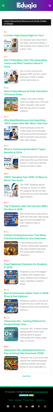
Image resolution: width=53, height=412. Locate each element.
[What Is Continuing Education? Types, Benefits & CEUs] (11, 162)
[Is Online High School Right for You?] (11, 45)
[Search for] (49, 6)
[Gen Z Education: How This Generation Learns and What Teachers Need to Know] (11, 76)
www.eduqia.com (41, 392)
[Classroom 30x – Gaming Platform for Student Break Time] (11, 334)
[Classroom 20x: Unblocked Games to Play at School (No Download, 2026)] (11, 363)
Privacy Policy (28, 400)
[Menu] (3, 6)
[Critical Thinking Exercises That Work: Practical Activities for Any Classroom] (11, 248)
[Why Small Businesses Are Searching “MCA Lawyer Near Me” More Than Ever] (11, 133)
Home (10, 400)
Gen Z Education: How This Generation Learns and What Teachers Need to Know (25, 63)
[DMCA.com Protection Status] (26, 396)
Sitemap (18, 400)
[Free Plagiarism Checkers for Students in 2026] (11, 277)
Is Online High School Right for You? (24, 35)
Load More (26, 376)
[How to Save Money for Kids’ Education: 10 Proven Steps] (11, 104)
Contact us (40, 400)
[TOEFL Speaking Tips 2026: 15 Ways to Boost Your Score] (11, 190)
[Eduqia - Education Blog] (26, 5)
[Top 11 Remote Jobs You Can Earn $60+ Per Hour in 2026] (11, 219)
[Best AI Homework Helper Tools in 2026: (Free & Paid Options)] (11, 306)
